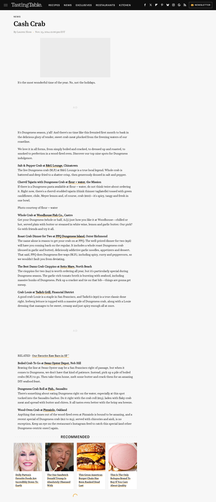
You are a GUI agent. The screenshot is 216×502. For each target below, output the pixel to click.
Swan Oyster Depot (56, 363)
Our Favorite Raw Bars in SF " (50, 355)
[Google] (179, 5)
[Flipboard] (156, 5)
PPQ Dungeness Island (70, 236)
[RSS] (184, 5)
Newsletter (202, 4)
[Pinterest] (162, 5)
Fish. (51, 389)
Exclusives (84, 5)
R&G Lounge (54, 165)
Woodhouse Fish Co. (50, 215)
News (68, 5)
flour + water (76, 182)
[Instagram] (173, 5)
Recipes (54, 5)
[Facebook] (145, 5)
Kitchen (125, 5)
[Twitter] (150, 5)
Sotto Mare (67, 266)
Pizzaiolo (49, 410)
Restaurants (105, 5)
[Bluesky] (167, 5)
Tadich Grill (43, 292)
